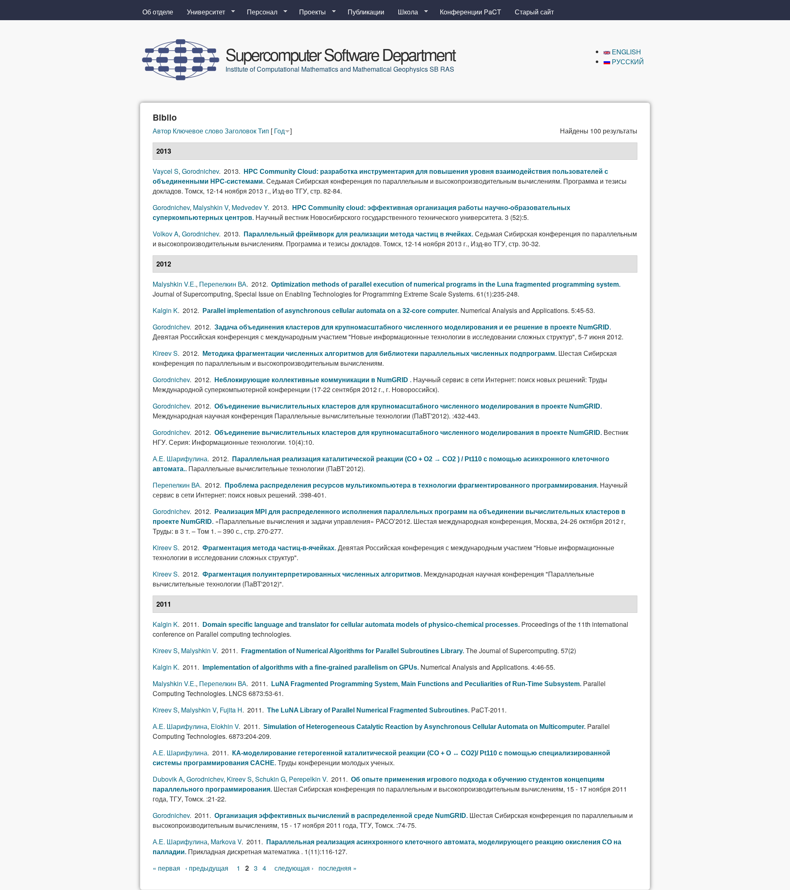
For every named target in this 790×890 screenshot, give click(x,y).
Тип (263, 130)
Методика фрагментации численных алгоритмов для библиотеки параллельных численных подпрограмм (378, 353)
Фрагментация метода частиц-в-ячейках (268, 547)
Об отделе (157, 11)
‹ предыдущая (206, 868)
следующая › (294, 868)
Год (279, 130)
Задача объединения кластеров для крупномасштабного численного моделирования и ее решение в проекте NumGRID (411, 327)
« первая (166, 868)
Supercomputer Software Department (340, 53)
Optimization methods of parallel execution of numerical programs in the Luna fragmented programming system (445, 284)
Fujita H (231, 710)
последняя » (337, 868)
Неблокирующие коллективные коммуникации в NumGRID (312, 379)
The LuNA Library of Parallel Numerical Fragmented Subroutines (367, 710)
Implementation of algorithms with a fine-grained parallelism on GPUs (309, 667)
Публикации (366, 11)
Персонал (258, 12)
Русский (627, 61)
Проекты (309, 12)
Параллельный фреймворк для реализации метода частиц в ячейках (358, 234)
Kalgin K (165, 310)
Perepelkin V (307, 779)
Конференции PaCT (470, 11)
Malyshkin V (210, 207)
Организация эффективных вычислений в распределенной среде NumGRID (340, 815)
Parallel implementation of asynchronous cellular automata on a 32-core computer (329, 310)
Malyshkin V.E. (174, 284)
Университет (202, 12)
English (625, 51)
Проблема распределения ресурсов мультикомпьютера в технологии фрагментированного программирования (411, 485)
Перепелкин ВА (222, 284)
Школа (404, 12)
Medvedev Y (249, 207)
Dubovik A (168, 779)
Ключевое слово (198, 130)
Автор (162, 130)
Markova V (226, 841)
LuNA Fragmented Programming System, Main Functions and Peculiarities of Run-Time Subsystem (425, 683)
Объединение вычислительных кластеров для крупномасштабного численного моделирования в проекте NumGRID (407, 406)
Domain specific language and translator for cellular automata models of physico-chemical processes (360, 624)
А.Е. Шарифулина (180, 458)
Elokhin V (225, 726)
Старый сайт (534, 11)
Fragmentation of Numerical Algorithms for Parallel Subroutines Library (351, 650)
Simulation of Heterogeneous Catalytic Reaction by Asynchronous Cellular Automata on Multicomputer (423, 726)
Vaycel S (166, 171)
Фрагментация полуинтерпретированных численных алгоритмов (311, 574)
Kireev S (165, 353)
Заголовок (240, 130)
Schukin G (270, 779)
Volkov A (166, 233)
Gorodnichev (200, 171)
